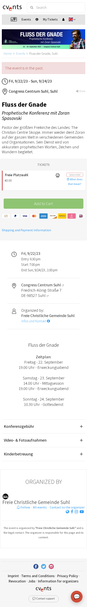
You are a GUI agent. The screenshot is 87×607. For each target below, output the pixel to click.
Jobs (31, 581)
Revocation (17, 581)
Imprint (13, 575)
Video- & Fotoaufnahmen (25, 440)
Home (8, 53)
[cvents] (12, 7)
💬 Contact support (43, 598)
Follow (25, 507)
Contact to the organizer (67, 507)
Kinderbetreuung (18, 453)
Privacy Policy (67, 575)
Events (20, 53)
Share (81, 91)
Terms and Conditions (38, 575)
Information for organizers (58, 581)
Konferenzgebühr (19, 426)
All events (40, 507)
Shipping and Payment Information (26, 230)
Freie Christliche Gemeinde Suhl (36, 502)
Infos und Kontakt (34, 321)
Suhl (42, 295)
